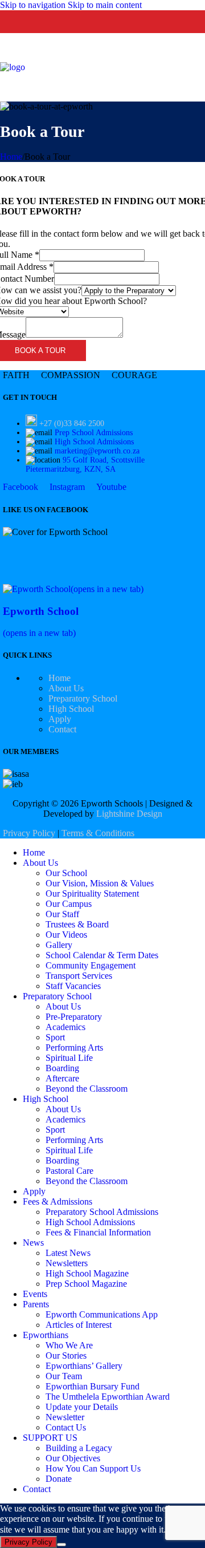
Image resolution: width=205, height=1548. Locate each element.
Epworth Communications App (102, 1314)
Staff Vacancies (73, 986)
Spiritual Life (69, 1058)
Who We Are (69, 1345)
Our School (66, 873)
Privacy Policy (29, 833)
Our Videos (66, 934)
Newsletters (67, 1263)
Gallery (59, 945)
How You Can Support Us (93, 1468)
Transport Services (79, 975)
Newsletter (65, 1417)
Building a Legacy (79, 1448)
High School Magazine (87, 1273)
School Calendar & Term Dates (102, 955)
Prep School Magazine (86, 1283)
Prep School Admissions (94, 432)
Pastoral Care (69, 1171)
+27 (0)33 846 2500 (71, 423)
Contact (62, 729)
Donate (59, 1479)
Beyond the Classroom (87, 1088)
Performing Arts (74, 1047)
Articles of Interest (79, 1325)
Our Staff (62, 914)
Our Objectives (73, 1458)
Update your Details (82, 1407)
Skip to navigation (34, 5)
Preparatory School (82, 698)
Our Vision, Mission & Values (100, 883)
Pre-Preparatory (74, 1017)
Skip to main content (105, 5)
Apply (59, 719)
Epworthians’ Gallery (84, 1366)
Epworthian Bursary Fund (93, 1386)
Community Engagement (91, 965)
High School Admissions (94, 441)
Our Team (64, 1376)
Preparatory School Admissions (102, 1212)
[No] (61, 1544)
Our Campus (69, 904)
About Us (66, 688)
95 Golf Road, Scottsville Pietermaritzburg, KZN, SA (85, 464)
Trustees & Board (77, 924)
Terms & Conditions (98, 833)
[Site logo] (12, 67)
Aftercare (62, 1078)
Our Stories (66, 1355)
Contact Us (66, 1427)
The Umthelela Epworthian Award (108, 1396)
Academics (65, 1027)
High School (71, 709)
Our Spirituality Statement (92, 893)
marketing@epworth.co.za (97, 451)
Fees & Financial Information (98, 1232)
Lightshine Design (129, 813)
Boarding (62, 1068)
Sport (55, 1037)
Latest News (68, 1253)
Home (11, 156)
